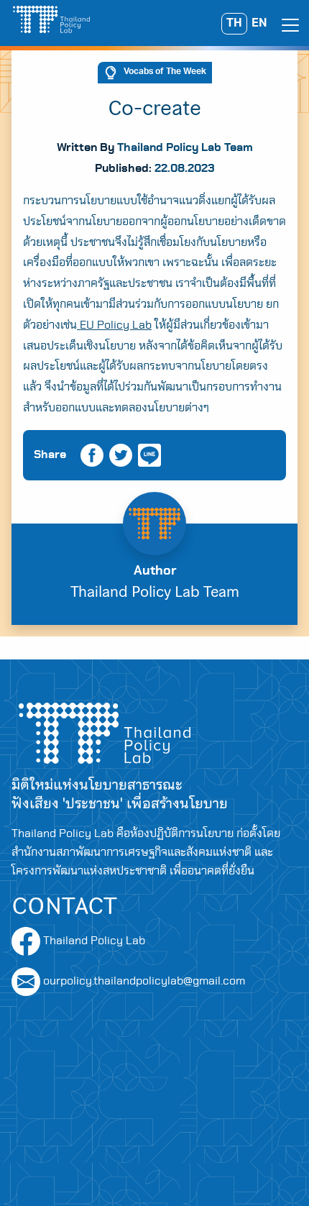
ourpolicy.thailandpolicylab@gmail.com (144, 981)
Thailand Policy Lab (92, 940)
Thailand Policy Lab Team (185, 147)
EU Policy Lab (114, 325)
